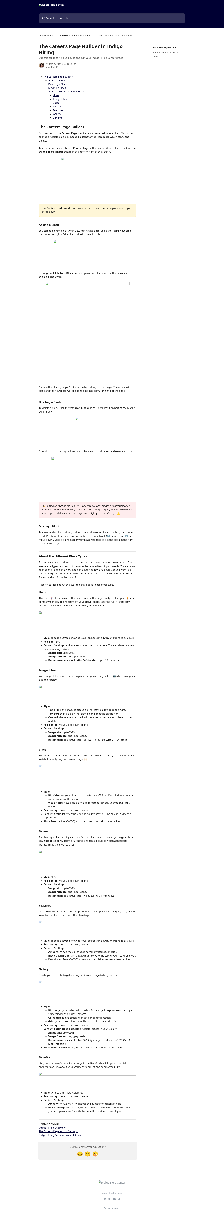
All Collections (46, 35)
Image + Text (60, 99)
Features (58, 110)
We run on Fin (113, 1208)
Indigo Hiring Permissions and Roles (60, 1135)
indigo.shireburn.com (112, 1192)
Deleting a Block (57, 84)
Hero (56, 95)
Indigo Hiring (64, 35)
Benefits (57, 117)
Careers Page (81, 35)
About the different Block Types (66, 91)
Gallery (57, 114)
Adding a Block (56, 80)
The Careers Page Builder (58, 76)
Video (56, 102)
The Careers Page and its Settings (58, 1131)
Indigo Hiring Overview (52, 1127)
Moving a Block (57, 88)
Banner (57, 106)
